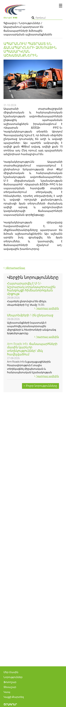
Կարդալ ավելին (47, 308)
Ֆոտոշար (10, 682)
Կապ (7, 692)
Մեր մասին (11, 672)
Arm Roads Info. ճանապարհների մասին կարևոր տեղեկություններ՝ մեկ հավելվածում (32, 349)
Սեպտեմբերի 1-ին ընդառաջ (30, 315)
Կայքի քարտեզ (14, 697)
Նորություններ (29, 23)
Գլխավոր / (11, 23)
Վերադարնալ (15, 267)
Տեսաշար (10, 687)
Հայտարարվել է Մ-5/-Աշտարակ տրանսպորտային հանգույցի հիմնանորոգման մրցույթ (31, 288)
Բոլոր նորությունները (41, 385)
